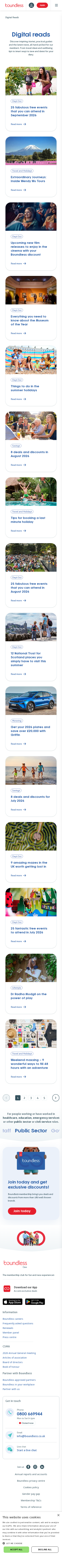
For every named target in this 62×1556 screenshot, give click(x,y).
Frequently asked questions (18, 1323)
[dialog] (31, 1534)
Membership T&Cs (31, 1500)
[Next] (56, 1097)
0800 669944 (29, 1414)
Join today (22, 1211)
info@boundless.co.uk (31, 1436)
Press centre (9, 1337)
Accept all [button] (16, 1549)
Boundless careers (13, 1318)
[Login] (31, 5)
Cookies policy (31, 1487)
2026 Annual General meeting (19, 1353)
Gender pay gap (31, 1493)
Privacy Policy (17, 1539)
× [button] (58, 1515)
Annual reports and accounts (31, 1474)
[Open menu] (56, 5)
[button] (31, 1543)
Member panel (11, 1332)
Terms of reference (31, 1507)
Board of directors (13, 1362)
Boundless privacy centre (31, 1480)
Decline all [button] (45, 1549)
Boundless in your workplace (19, 1384)
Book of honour (11, 1366)
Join (42, 5)
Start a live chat (27, 1450)
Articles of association (15, 1357)
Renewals (8, 1328)
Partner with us (11, 1389)
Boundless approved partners (19, 1379)
